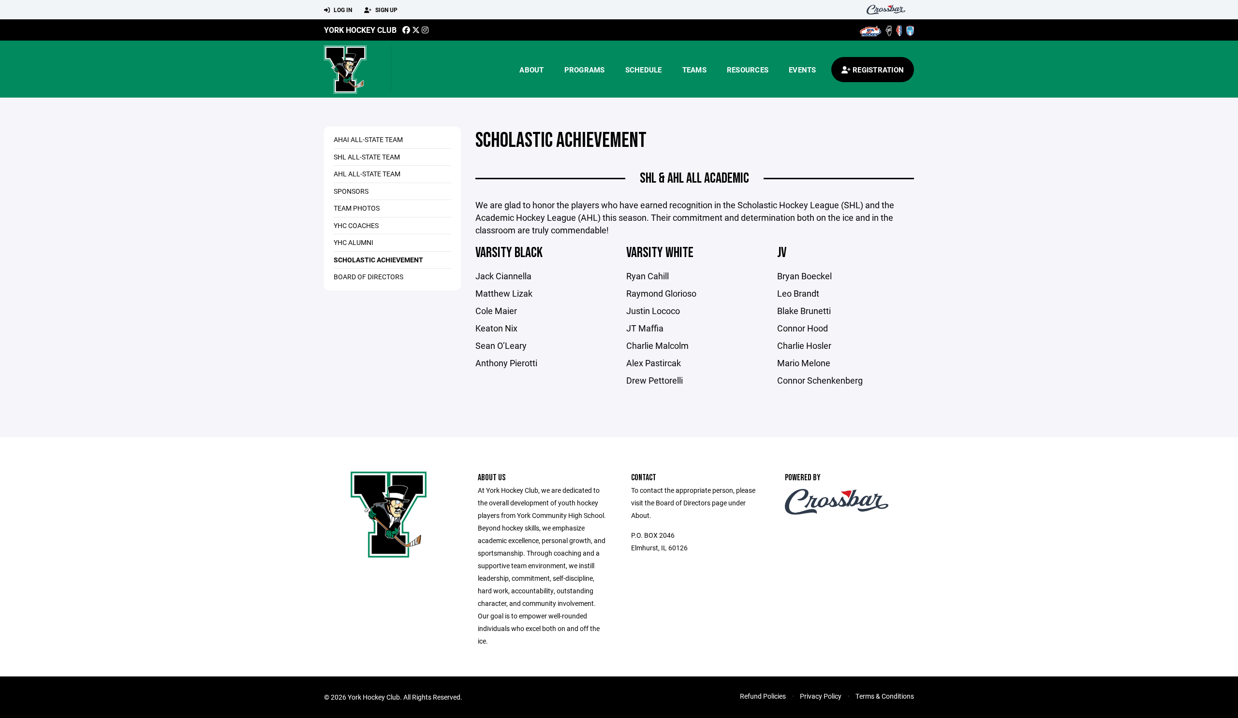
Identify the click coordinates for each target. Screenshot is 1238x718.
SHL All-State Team (367, 156)
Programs (584, 69)
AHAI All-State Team (368, 139)
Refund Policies (763, 696)
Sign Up (386, 10)
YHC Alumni (353, 242)
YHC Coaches (356, 225)
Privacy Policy (820, 696)
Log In (342, 10)
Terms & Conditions (884, 696)
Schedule (643, 69)
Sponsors (351, 191)
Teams (694, 69)
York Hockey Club (360, 30)
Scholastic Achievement (378, 259)
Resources (747, 69)
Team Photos (357, 208)
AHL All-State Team (367, 173)
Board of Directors (368, 276)
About (531, 69)
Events (802, 69)
